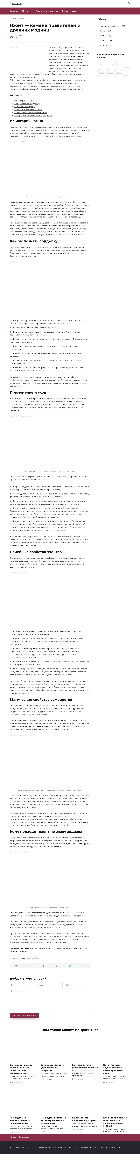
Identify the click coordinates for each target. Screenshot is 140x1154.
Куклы (65, 11)
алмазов (72, 223)
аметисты (79, 59)
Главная (14, 11)
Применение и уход (24, 107)
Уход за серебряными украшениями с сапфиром (52, 1067)
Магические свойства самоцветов (30, 113)
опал (85, 948)
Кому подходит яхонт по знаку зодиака (33, 116)
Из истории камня (23, 101)
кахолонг (78, 948)
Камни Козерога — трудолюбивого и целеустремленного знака (114, 1069)
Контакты (24, 1137)
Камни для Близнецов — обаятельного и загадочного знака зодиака (116, 1122)
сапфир (68, 202)
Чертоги (103, 45)
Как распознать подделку (26, 104)
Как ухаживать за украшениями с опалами (85, 1066)
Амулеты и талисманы (47, 11)
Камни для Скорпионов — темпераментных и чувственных (53, 1120)
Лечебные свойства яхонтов (28, 110)
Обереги (26, 11)
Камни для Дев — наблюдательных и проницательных (20, 1120)
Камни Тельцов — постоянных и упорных (84, 1119)
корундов (53, 50)
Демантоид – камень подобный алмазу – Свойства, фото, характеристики (21, 1069)
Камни (74, 11)
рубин (48, 202)
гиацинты (53, 62)
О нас (13, 1137)
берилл (69, 948)
